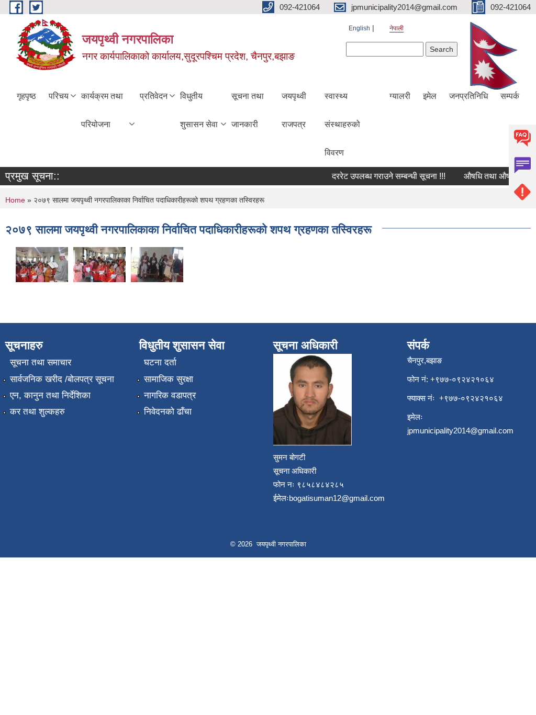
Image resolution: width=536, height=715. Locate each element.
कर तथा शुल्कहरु (37, 412)
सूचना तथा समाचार (40, 362)
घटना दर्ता (160, 362)
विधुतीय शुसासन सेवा (199, 110)
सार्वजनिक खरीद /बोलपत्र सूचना (62, 379)
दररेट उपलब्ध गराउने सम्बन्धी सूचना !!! (383, 176)
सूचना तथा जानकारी (247, 110)
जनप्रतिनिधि (468, 96)
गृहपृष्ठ (26, 96)
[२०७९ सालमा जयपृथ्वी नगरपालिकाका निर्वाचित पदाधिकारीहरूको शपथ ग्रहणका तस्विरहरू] (42, 263)
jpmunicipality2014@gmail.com (460, 430)
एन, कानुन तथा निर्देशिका (50, 395)
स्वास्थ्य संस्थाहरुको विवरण (342, 124)
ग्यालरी (399, 96)
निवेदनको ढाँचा (168, 412)
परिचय (59, 96)
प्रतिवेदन (154, 96)
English (359, 28)
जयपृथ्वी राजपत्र (294, 110)
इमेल (430, 96)
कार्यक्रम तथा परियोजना (102, 110)
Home (15, 200)
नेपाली (396, 28)
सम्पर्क (509, 96)
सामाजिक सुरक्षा (168, 379)
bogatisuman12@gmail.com (337, 498)
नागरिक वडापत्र (170, 395)
